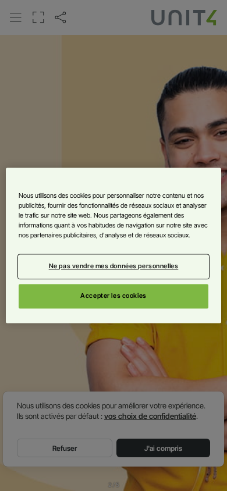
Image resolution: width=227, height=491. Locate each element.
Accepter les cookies (113, 296)
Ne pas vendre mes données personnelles (114, 266)
